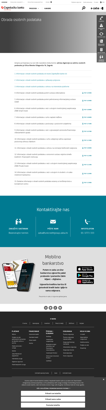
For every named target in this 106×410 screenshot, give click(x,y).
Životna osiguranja (68, 334)
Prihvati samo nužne (53, 399)
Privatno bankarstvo (35, 2)
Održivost (71, 323)
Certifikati (48, 361)
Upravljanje (36, 323)
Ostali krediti (32, 340)
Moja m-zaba (85, 331)
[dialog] (53, 393)
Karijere (82, 323)
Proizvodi (33, 8)
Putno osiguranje (68, 356)
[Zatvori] (103, 379)
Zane (55, 373)
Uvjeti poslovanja (87, 2)
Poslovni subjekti (16, 2)
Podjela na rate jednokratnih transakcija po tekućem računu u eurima (19, 340)
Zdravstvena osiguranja (69, 347)
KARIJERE (47, 8)
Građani (4, 2)
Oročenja (48, 336)
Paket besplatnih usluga (19, 364)
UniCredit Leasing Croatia (42, 373)
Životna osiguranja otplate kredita (68, 338)
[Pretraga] (84, 8)
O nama (96, 2)
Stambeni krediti (33, 337)
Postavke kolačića (53, 405)
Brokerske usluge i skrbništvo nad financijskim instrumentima (51, 347)
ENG (103, 2)
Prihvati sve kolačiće (53, 393)
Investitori (47, 323)
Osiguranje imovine (68, 350)
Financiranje (34, 331)
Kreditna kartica (84, 342)
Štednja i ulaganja (49, 332)
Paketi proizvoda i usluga (17, 347)
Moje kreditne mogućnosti (84, 338)
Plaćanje (15, 331)
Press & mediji (59, 323)
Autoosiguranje (67, 353)
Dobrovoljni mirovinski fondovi (52, 357)
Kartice (14, 351)
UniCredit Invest (67, 373)
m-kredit (82, 334)
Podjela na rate (84, 345)
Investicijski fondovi (51, 353)
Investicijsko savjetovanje (49, 340)
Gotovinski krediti (34, 334)
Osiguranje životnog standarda (68, 343)
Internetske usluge (17, 359)
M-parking (83, 348)
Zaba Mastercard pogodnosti (17, 355)
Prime (48, 2)
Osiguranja (67, 331)
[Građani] (12, 8)
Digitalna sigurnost (76, 2)
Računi (14, 334)
